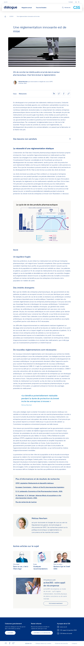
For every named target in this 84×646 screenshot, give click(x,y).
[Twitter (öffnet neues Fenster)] (59, 95)
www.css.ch (63, 627)
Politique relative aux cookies (43, 643)
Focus (15, 93)
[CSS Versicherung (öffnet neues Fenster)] (76, 7)
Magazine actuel (27, 7)
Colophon (74, 643)
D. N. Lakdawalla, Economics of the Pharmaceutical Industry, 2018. (39, 491)
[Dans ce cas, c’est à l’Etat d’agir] (21, 557)
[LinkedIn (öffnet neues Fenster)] (54, 95)
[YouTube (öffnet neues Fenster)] (6, 643)
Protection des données (61, 643)
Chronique (16, 564)
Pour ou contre (58, 564)
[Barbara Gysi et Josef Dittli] (62, 557)
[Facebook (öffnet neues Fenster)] (64, 95)
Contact (71, 2)
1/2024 (11, 16)
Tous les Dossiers (41, 7)
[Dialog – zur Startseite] (10, 7)
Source (15, 250)
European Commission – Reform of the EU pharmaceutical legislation (40, 487)
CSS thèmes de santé (66, 633)
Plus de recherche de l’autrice (26, 502)
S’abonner (10, 632)
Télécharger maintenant (56, 603)
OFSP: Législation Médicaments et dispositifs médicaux (35, 483)
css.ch (5, 2)
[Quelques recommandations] (42, 557)
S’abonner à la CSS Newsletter (41, 632)
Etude (35, 564)
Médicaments (23, 93)
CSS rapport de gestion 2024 (68, 630)
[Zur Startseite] (5, 16)
